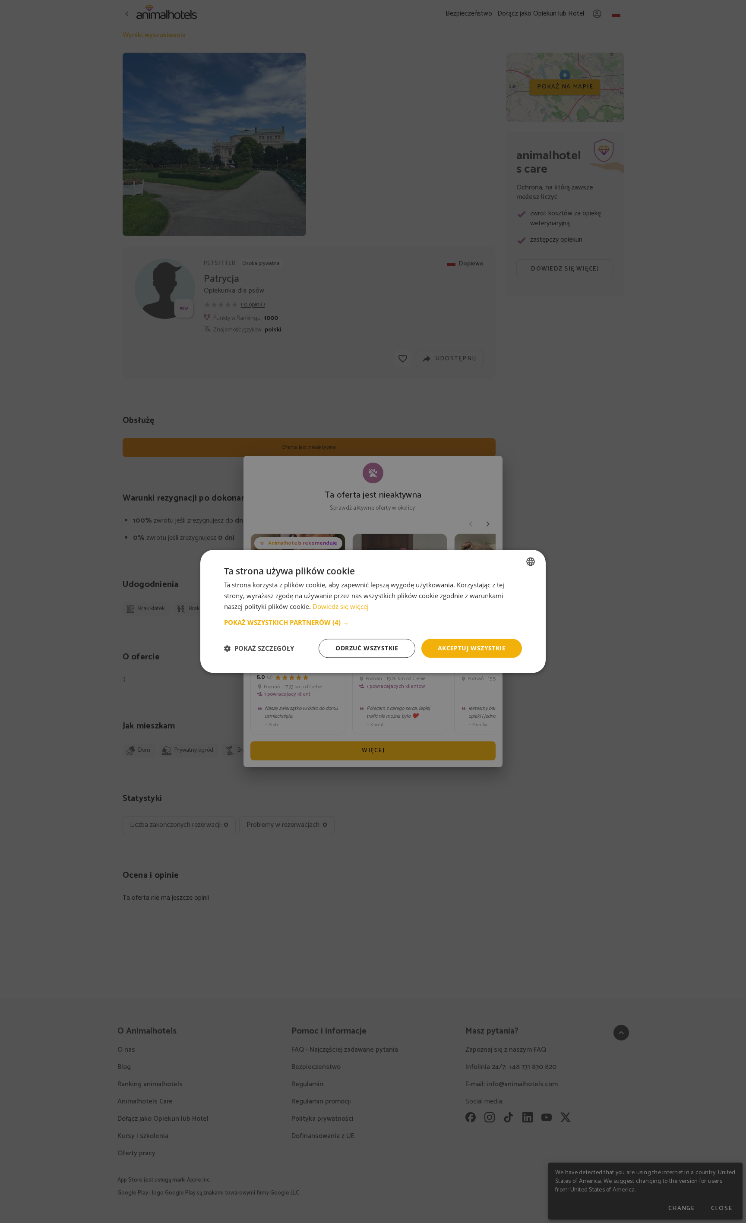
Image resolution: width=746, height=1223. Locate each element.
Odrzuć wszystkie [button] (366, 648)
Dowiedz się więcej (341, 606)
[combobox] (530, 561)
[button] (373, 622)
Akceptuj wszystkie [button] (472, 648)
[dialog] (373, 611)
